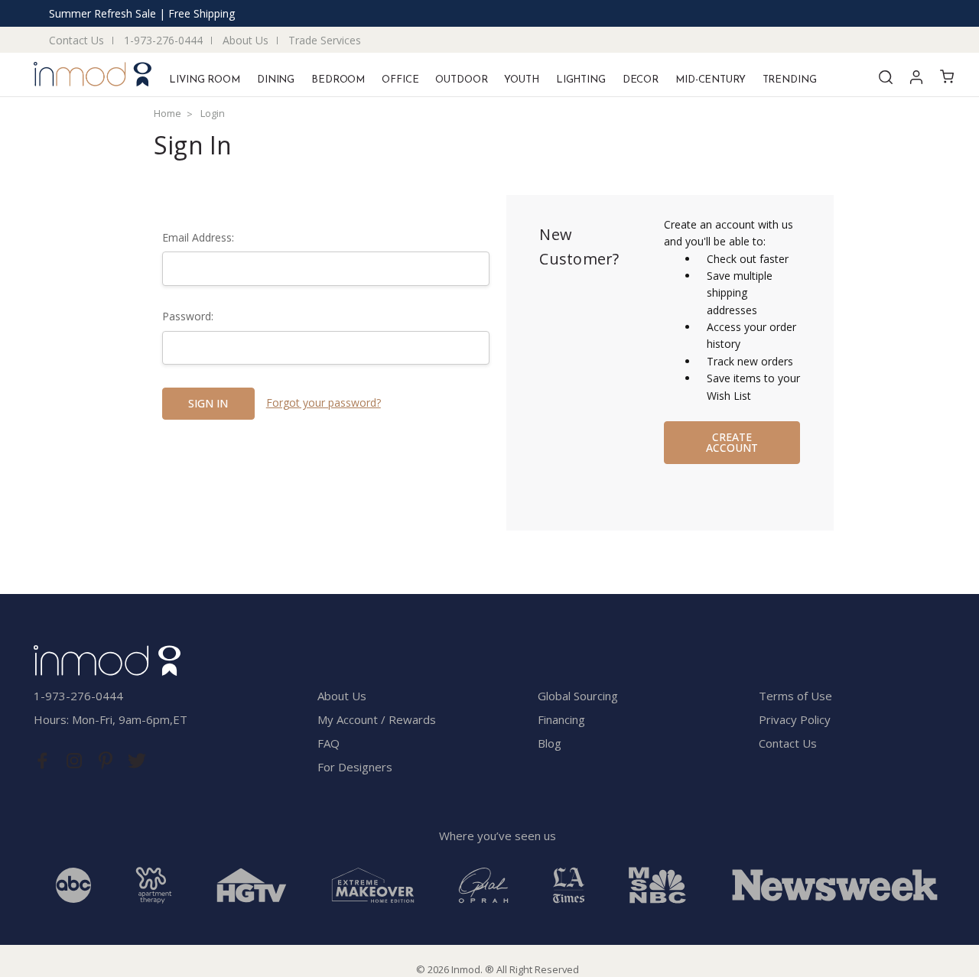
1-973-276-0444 (163, 40)
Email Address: (198, 237)
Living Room (204, 80)
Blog (549, 743)
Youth (521, 80)
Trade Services (324, 40)
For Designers (354, 766)
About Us (245, 40)
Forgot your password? (323, 402)
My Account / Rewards (376, 719)
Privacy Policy (795, 719)
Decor (641, 80)
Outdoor (461, 80)
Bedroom (338, 80)
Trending (790, 80)
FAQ (328, 743)
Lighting (581, 80)
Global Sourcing (578, 695)
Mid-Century (710, 80)
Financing (561, 719)
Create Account (732, 442)
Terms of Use (795, 695)
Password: (187, 316)
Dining (275, 80)
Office (400, 80)
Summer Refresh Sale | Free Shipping (142, 13)
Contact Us (76, 40)
